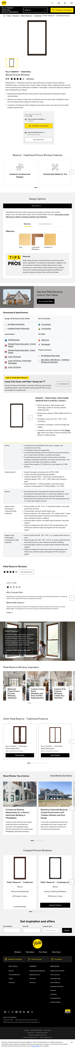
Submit (67, 930)
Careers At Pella (8, 1020)
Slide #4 (44, 911)
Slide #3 (42, 840)
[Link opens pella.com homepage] (37, 944)
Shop (9, 16)
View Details (20, 755)
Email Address (7, 926)
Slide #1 (39, 187)
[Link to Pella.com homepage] (4, 3)
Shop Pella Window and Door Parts (27, 1020)
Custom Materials (44, 224)
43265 (30, 116)
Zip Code (25, 926)
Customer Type (47, 926)
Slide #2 (39, 840)
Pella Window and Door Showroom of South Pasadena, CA (21, 1022)
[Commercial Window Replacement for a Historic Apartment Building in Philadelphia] (20, 808)
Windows (15, 16)
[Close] (72, 1042)
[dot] (29, 703)
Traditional (38, 16)
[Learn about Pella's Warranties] (67, 1011)
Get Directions (38, 140)
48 (44, 381)
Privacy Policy (35, 1046)
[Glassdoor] (32, 1011)
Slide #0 (35, 187)
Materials (27, 224)
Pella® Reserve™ (26, 16)
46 (40, 387)
